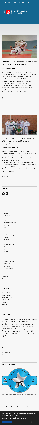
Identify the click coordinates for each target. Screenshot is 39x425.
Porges (8, 326)
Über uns (6, 213)
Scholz (29, 326)
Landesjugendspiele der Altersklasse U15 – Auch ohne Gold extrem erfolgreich (18, 141)
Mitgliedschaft (7, 215)
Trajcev (18, 331)
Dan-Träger (6, 229)
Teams (3, 232)
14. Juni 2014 (5, 176)
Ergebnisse (4, 98)
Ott (33, 323)
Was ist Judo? (7, 259)
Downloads (7, 225)
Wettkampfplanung (9, 235)
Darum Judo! (7, 263)
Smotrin (4, 328)
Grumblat (34, 319)
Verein (3, 211)
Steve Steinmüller (11, 328)
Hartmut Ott (8, 321)
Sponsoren (5, 276)
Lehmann (32, 321)
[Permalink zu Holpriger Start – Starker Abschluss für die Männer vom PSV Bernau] (19, 58)
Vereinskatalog (6, 273)
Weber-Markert (23, 334)
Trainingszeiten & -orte (10, 222)
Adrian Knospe (9, 319)
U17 (10, 334)
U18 (13, 334)
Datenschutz (6, 355)
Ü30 (5, 242)
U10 (28, 331)
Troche (22, 331)
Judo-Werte (7, 266)
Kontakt (20, 5)
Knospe (13, 321)
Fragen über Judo (8, 268)
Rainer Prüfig (14, 326)
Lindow (5, 324)
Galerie (3, 278)
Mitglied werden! (19, 2)
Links (5, 227)
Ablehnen (17, 422)
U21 (19, 334)
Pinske (4, 326)
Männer (17, 324)
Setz (32, 326)
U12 (35, 331)
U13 (3, 333)
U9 (26, 331)
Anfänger (6, 251)
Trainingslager (8, 331)
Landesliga (6, 239)
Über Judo (4, 256)
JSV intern (31, 2)
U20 (16, 334)
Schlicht (23, 326)
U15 (4, 246)
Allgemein (4, 292)
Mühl (21, 324)
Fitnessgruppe (7, 254)
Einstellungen (7, 422)
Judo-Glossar (7, 271)
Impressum (6, 352)
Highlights (4, 300)
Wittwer (31, 333)
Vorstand (6, 218)
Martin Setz (11, 324)
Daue (15, 319)
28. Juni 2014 (5, 97)
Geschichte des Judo (9, 261)
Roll (18, 326)
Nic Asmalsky (27, 324)
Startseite (4, 208)
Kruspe (19, 321)
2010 (3, 319)
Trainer (5, 220)
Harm (3, 321)
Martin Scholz (16, 68)
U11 (4, 249)
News (8, 2)
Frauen (29, 319)
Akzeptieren (27, 422)
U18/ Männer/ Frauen (9, 244)
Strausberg (20, 328)
